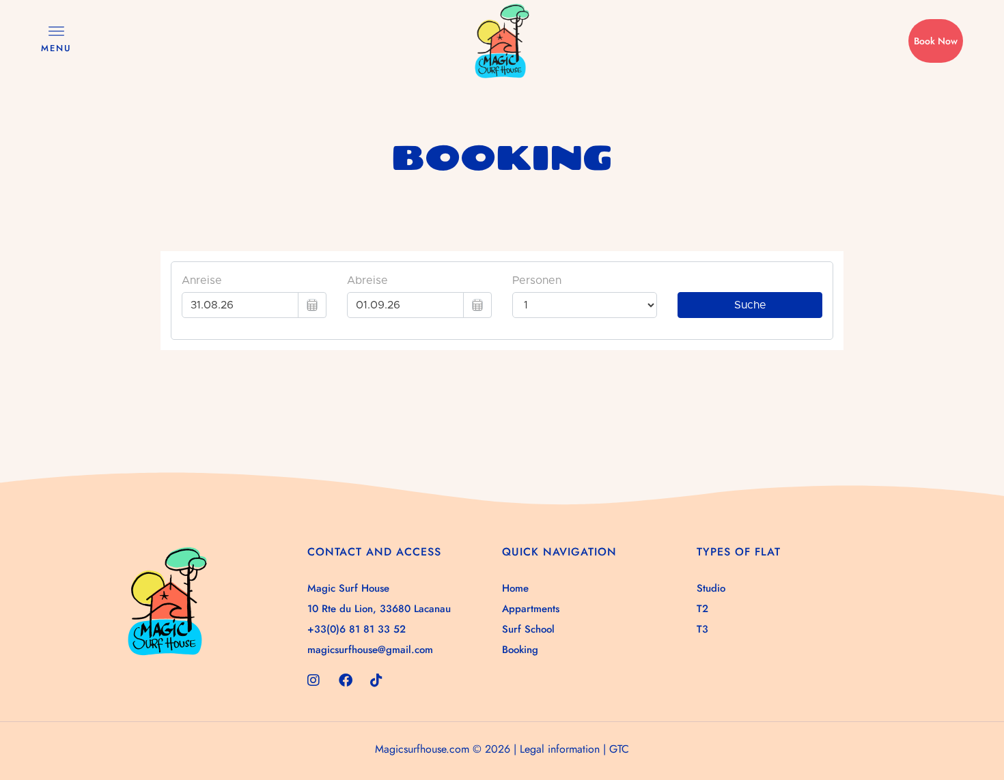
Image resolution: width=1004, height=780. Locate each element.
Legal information (560, 749)
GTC (619, 749)
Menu (56, 48)
